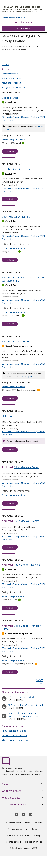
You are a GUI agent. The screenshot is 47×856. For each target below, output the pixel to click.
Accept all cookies (23, 28)
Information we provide (14, 735)
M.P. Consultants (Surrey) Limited (25, 705)
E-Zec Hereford (10, 97)
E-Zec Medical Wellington (16, 341)
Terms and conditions (18, 829)
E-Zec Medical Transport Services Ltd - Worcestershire (23, 279)
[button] (23, 102)
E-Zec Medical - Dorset (26, 467)
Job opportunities (33, 841)
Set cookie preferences (23, 22)
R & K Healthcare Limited (21, 697)
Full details (9, 151)
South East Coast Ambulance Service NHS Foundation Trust (23, 714)
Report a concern (13, 841)
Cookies (35, 829)
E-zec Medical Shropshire (16, 216)
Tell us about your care (12, 768)
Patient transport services (13, 386)
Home (27, 822)
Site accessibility (13, 822)
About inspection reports (15, 740)
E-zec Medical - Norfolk (27, 564)
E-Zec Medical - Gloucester (17, 169)
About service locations (14, 730)
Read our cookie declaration (14, 18)
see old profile (28, 376)
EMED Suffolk (9, 416)
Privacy (37, 835)
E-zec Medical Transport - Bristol (22, 627)
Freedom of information (18, 835)
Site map (38, 822)
